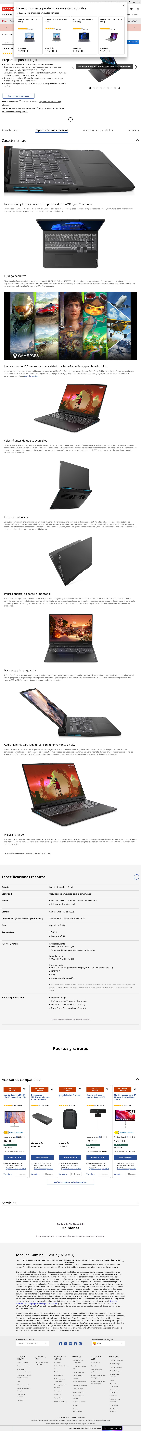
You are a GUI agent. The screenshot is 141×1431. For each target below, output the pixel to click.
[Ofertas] (8, 21)
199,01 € (132, 1137)
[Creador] (140, 14)
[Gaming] (130, 14)
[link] (139, 2)
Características (11, 130)
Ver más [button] (7, 1174)
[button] (129, 2)
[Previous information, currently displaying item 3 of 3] (6, 27)
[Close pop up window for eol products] (124, 5)
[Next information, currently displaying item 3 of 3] (134, 27)
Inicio (4, 34)
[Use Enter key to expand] (128, 9)
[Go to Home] (8, 9)
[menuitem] (11, 130)
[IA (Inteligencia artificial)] (137, 21)
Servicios (133, 130)
